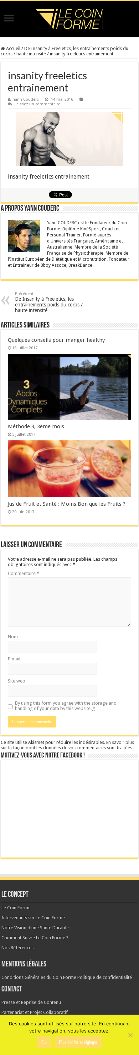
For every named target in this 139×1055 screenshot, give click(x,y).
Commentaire (23, 573)
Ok (44, 1042)
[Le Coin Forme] (69, 19)
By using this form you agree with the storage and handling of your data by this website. (66, 705)
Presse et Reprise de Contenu (31, 1002)
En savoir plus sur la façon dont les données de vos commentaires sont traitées (67, 745)
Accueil (12, 48)
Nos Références (17, 947)
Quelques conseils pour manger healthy (56, 340)
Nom (13, 636)
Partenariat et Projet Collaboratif (34, 1012)
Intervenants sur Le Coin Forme (33, 917)
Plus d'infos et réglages (78, 1042)
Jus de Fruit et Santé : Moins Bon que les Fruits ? (66, 504)
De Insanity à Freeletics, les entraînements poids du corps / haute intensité (49, 302)
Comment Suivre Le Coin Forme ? (34, 937)
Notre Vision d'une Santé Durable (35, 927)
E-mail (14, 658)
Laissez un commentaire (37, 104)
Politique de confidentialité (104, 977)
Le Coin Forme (16, 907)
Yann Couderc (26, 99)
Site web (16, 681)
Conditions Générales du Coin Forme (38, 977)
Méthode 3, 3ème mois (36, 426)
